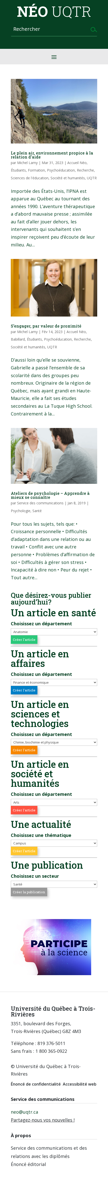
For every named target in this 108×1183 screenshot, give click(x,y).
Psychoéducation (61, 170)
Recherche (85, 170)
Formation (36, 170)
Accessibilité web (79, 1084)
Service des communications (40, 503)
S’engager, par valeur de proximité (46, 326)
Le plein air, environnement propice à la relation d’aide (52, 155)
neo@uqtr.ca (24, 1112)
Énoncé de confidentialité (36, 1084)
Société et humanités (67, 178)
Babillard (18, 339)
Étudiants (18, 170)
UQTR (92, 178)
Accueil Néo (77, 162)
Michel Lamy (27, 162)
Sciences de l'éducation (29, 178)
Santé (37, 510)
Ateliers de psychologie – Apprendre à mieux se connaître (50, 495)
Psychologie (20, 510)
